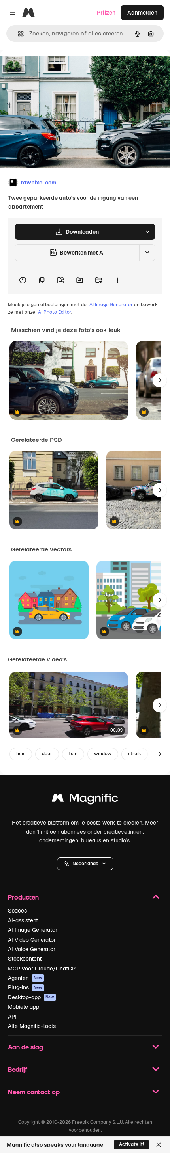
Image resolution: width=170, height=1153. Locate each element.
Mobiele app (23, 1006)
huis (20, 754)
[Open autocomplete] (17, 34)
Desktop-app (31, 997)
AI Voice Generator (31, 949)
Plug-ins (25, 987)
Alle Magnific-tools (32, 1026)
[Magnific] (85, 800)
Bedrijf (17, 1069)
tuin (73, 754)
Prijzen (106, 12)
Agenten (25, 978)
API (12, 1016)
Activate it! (131, 1144)
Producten (23, 897)
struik (134, 754)
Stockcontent (25, 958)
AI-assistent (23, 920)
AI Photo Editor (54, 312)
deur (47, 754)
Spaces (17, 910)
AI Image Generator (111, 305)
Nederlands (85, 864)
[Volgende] (160, 380)
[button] (85, 863)
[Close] (158, 1144)
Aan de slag (25, 1047)
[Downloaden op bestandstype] (147, 232)
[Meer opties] (117, 280)
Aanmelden (142, 12)
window (102, 754)
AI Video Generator (32, 939)
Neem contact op (34, 1092)
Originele (52, 67)
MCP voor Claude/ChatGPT (43, 968)
